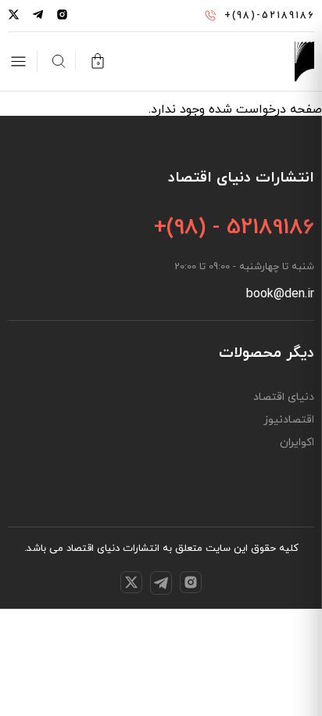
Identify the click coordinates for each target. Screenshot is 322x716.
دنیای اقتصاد (283, 397)
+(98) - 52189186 (234, 228)
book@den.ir (280, 294)
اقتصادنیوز (288, 420)
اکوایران (297, 442)
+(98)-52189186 (269, 15)
